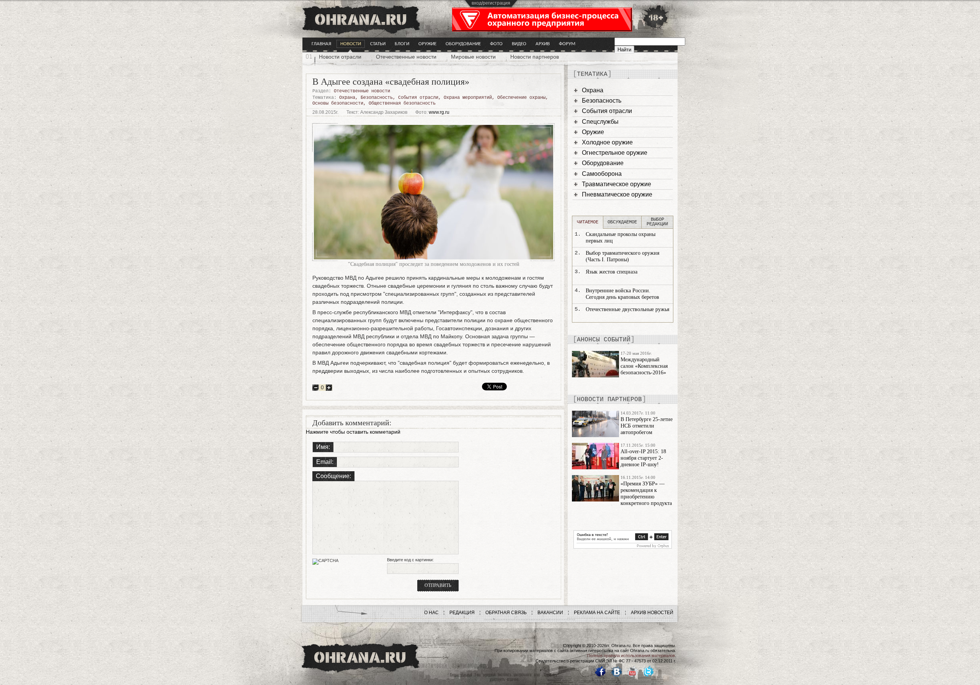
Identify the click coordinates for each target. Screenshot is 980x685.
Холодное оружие (607, 142)
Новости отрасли (340, 57)
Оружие (427, 43)
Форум (567, 43)
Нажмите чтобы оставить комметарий (353, 432)
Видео (519, 43)
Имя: (323, 447)
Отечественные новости (406, 57)
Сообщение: (333, 476)
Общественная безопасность (402, 103)
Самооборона (602, 173)
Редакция (462, 612)
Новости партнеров (534, 57)
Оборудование (463, 43)
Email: (324, 462)
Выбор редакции (657, 222)
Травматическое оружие (616, 184)
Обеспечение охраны (521, 97)
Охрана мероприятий (468, 97)
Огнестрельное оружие (614, 152)
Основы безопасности (337, 103)
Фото (496, 43)
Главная (321, 43)
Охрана (347, 97)
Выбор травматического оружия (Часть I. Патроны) (622, 256)
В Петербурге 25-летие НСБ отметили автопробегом (647, 425)
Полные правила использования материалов (631, 655)
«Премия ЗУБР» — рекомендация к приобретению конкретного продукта (646, 493)
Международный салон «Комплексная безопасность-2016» (644, 366)
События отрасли (418, 97)
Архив (543, 43)
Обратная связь (506, 612)
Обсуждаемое (622, 222)
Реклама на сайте (597, 612)
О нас (431, 612)
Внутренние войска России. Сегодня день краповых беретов (622, 294)
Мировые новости (473, 57)
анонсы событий (603, 339)
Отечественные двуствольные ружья (627, 309)
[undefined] (622, 547)
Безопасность (377, 97)
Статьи (377, 43)
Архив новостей (652, 612)
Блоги (402, 43)
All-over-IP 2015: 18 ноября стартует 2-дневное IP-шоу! (643, 458)
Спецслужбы (600, 121)
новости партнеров (609, 399)
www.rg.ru (439, 112)
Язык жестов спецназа (611, 272)
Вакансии (550, 612)
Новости (350, 43)
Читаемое (587, 222)
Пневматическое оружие (617, 194)
